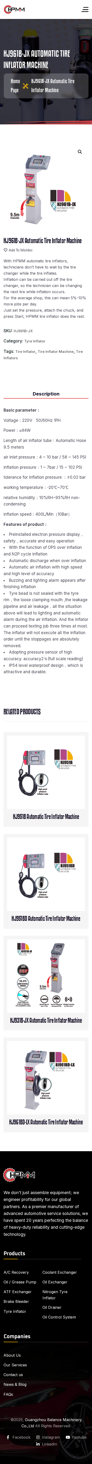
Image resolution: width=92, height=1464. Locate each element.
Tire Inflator (25, 351)
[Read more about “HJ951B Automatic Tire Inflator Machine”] (55, 789)
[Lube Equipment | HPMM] (14, 9)
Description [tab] (46, 394)
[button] (80, 152)
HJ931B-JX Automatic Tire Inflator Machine (46, 1020)
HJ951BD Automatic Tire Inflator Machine (46, 919)
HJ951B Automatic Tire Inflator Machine (46, 817)
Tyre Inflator (34, 341)
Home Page (15, 85)
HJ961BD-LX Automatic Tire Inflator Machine (46, 1122)
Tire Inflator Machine (56, 351)
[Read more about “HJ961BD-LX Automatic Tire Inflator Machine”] (55, 1095)
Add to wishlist (20, 250)
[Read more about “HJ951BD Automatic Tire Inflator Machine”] (55, 891)
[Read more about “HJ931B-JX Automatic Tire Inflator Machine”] (55, 993)
